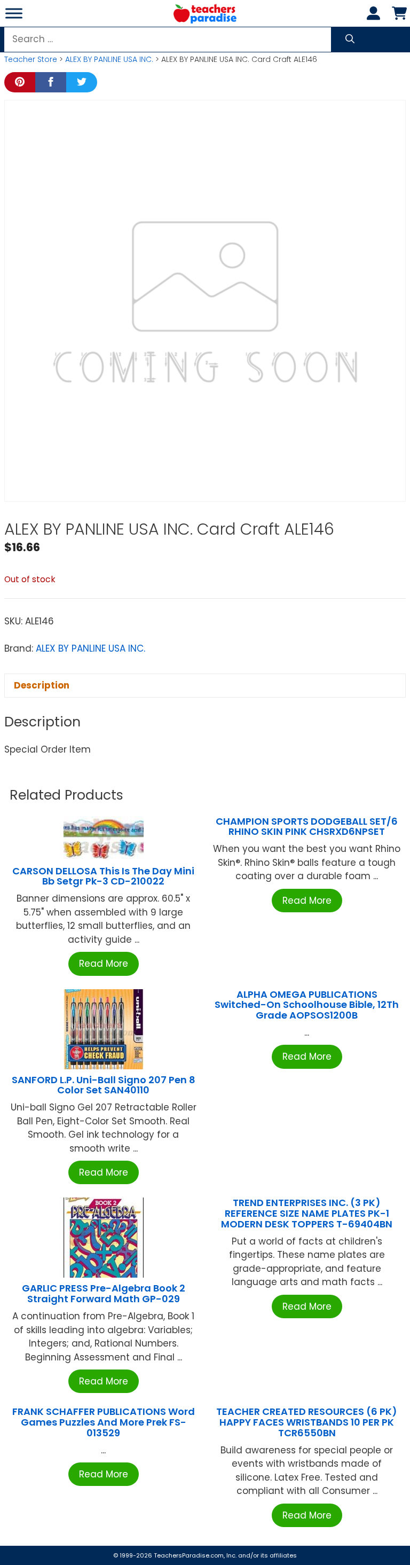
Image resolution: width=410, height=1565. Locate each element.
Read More (103, 963)
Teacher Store (30, 59)
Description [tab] (41, 685)
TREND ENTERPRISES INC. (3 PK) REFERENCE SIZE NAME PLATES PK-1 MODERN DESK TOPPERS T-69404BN (306, 1213)
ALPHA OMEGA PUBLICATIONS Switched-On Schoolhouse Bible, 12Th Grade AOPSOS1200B (307, 1005)
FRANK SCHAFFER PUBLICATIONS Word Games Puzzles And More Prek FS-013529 (103, 1422)
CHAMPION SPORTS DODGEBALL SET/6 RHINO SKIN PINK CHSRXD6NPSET (307, 827)
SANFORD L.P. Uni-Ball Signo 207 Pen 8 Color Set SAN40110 (103, 1085)
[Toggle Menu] (13, 13)
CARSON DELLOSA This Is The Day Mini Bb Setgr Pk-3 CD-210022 (103, 876)
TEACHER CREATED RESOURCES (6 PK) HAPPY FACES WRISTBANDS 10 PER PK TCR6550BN (306, 1422)
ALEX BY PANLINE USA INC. (109, 59)
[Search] (350, 39)
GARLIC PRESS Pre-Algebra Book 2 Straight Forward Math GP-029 (103, 1293)
